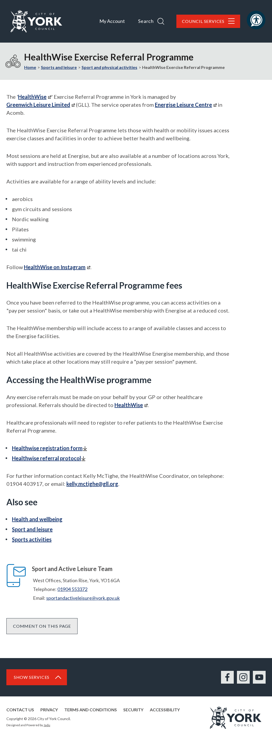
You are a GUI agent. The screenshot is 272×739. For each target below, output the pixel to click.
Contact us (20, 709)
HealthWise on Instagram (55, 267)
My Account (112, 21)
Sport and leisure (32, 529)
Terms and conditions (90, 709)
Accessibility (165, 709)
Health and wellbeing (37, 519)
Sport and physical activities (109, 67)
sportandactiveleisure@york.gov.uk (83, 598)
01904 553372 (72, 589)
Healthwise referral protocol (46, 458)
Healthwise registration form (47, 448)
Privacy (49, 709)
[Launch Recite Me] (256, 20)
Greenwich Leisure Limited (38, 104)
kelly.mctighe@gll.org (92, 484)
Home (30, 67)
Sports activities (32, 539)
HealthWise (32, 96)
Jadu (47, 725)
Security (133, 709)
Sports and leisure (59, 67)
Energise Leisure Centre (183, 104)
